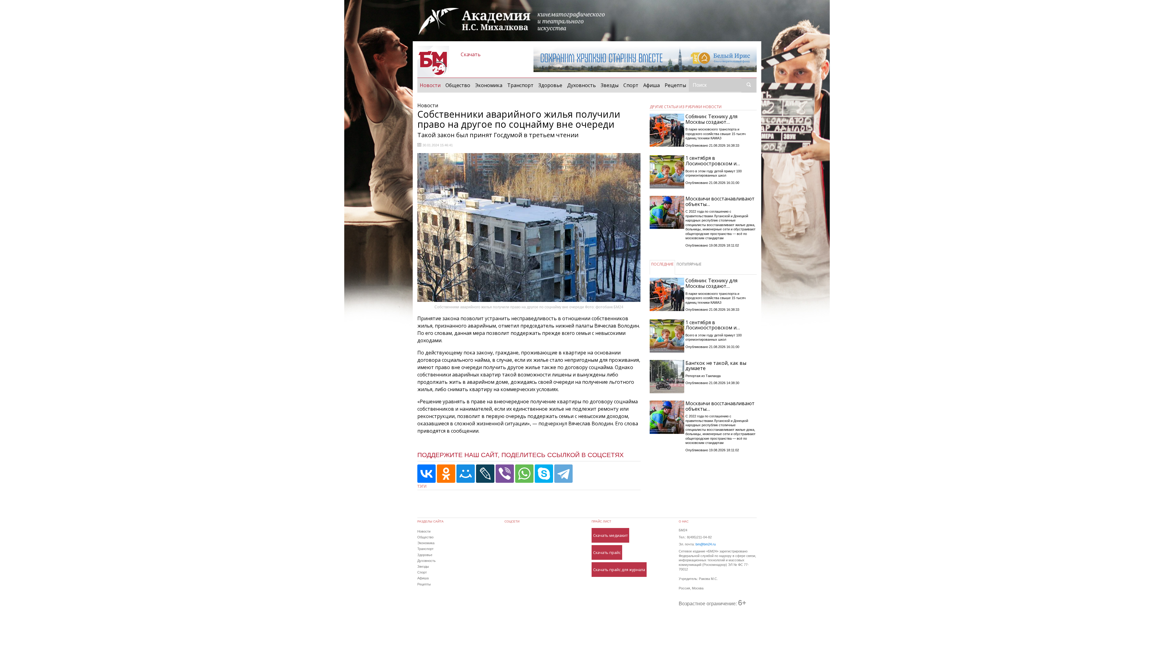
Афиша (651, 85)
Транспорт (520, 85)
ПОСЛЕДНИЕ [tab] (662, 264)
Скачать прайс (607, 552)
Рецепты (675, 85)
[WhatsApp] (524, 473)
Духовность (581, 85)
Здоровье (550, 85)
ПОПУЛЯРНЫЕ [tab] (689, 264)
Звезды (609, 85)
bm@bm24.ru (706, 544)
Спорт (630, 85)
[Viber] (505, 473)
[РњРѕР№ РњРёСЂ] (465, 473)
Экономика (488, 85)
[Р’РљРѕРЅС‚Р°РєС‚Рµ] (426, 473)
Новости (431, 85)
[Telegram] (563, 473)
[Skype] (544, 473)
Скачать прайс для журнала (619, 569)
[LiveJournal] (485, 473)
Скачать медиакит (610, 535)
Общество (457, 85)
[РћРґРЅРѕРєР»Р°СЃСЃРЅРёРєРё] (446, 473)
